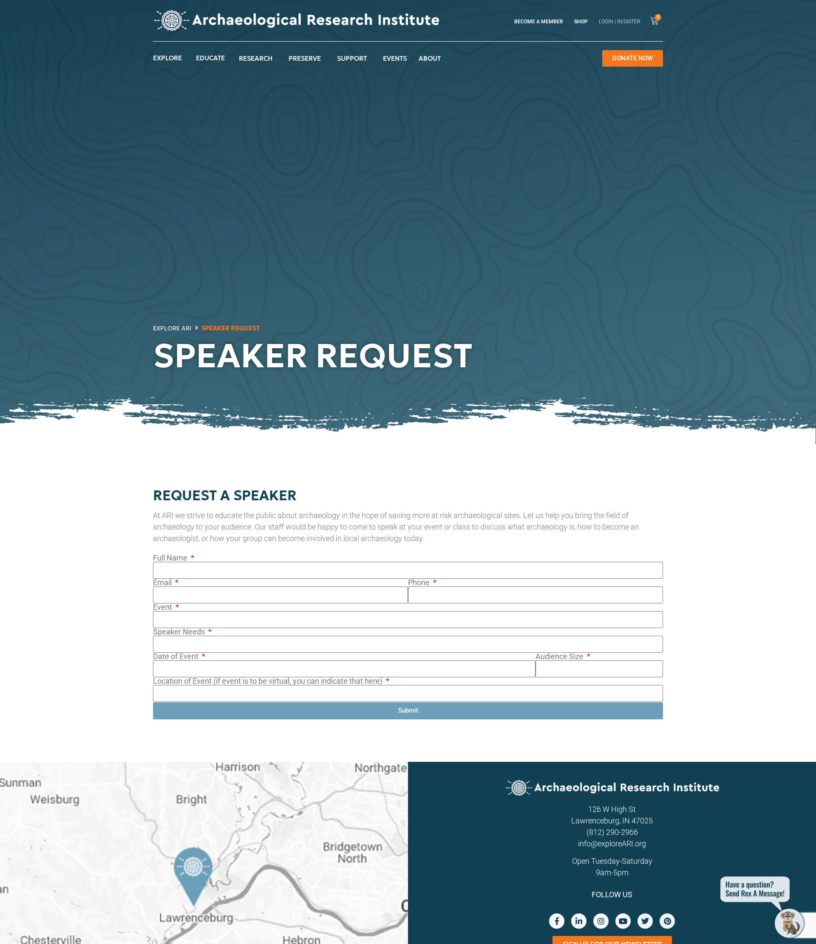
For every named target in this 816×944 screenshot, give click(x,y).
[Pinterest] (667, 921)
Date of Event (176, 656)
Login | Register (619, 22)
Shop (581, 22)
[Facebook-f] (556, 921)
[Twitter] (645, 921)
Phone (419, 582)
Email (163, 582)
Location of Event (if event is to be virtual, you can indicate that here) (268, 681)
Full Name (171, 558)
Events (395, 58)
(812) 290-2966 (612, 832)
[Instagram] (601, 921)
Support (352, 58)
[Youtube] (623, 921)
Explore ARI (172, 328)
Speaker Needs (180, 632)
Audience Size (560, 656)
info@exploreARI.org (612, 843)
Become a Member (538, 22)
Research (255, 58)
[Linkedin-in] (578, 921)
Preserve (305, 58)
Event (163, 607)
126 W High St (612, 809)
